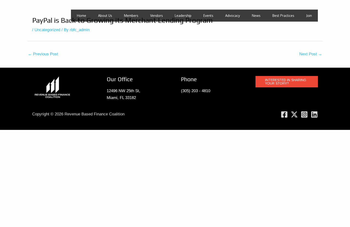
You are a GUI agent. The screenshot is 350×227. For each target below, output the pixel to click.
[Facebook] (284, 114)
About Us (105, 16)
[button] (286, 81)
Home (81, 16)
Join (309, 16)
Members (131, 16)
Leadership (183, 16)
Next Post (310, 54)
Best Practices (283, 16)
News (256, 16)
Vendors (156, 16)
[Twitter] (294, 114)
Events (208, 16)
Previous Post (43, 54)
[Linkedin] (314, 114)
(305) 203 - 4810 (195, 91)
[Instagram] (304, 114)
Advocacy (232, 16)
